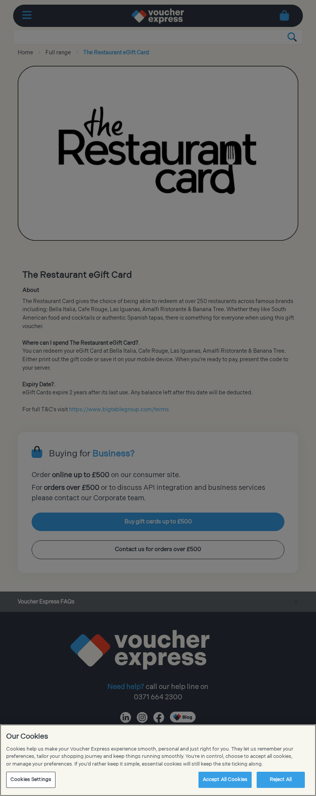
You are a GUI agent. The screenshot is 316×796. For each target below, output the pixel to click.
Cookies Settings (30, 779)
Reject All (281, 779)
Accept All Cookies (225, 779)
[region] (158, 760)
